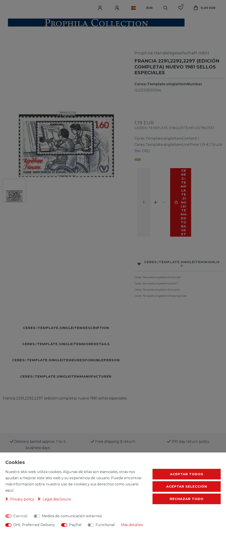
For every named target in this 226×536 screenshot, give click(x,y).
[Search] (165, 8)
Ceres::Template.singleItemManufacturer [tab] (66, 376)
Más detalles (132, 525)
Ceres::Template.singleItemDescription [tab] (66, 328)
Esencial (20, 516)
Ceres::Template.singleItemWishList (182, 264)
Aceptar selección (186, 486)
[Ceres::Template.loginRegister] (117, 8)
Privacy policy (22, 499)
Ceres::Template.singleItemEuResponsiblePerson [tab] (66, 360)
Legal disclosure (57, 499)
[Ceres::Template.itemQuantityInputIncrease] (156, 202)
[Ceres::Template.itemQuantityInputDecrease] (164, 202)
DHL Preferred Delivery (34, 525)
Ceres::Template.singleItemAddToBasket (184, 202)
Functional (105, 525)
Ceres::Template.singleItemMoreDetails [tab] (66, 344)
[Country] (133, 8)
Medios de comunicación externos (72, 516)
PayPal (75, 525)
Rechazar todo (186, 499)
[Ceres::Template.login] (100, 8)
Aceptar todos (186, 474)
